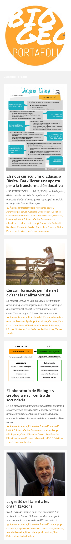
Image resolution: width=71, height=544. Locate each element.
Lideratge (54, 524)
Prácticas (58, 438)
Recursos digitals (24, 321)
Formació (57, 215)
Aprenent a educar (44, 207)
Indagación (23, 438)
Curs (60, 321)
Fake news (54, 325)
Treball (23, 536)
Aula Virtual (41, 321)
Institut (19, 219)
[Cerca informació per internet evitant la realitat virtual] (35, 263)
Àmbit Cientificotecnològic (22, 207)
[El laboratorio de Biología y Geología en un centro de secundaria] (35, 365)
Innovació (11, 219)
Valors (31, 536)
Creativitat (11, 528)
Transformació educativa (37, 231)
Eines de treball (35, 317)
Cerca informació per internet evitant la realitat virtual (32, 292)
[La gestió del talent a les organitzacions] (35, 474)
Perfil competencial (15, 231)
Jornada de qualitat (15, 532)
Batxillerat (11, 227)
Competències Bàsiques (49, 211)
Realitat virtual (47, 329)
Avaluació (32, 211)
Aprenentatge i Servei (16, 211)
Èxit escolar (47, 215)
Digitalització (23, 528)
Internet (21, 329)
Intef (31, 438)
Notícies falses (33, 329)
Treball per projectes (26, 223)
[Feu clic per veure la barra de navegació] (63, 35)
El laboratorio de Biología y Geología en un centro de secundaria (30, 395)
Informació (11, 329)
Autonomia (45, 223)
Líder (27, 532)
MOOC (49, 438)
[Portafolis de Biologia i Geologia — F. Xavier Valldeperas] (36, 35)
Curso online (44, 434)
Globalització (47, 528)
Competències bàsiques (17, 215)
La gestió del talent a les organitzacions (27, 503)
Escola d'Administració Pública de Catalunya (27, 325)
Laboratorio (39, 438)
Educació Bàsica (55, 227)
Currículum (35, 215)
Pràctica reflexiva (32, 219)
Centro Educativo (28, 434)
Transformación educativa (19, 442)
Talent (16, 536)
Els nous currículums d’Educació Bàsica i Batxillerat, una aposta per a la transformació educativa (34, 181)
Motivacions (46, 532)
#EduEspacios (12, 434)
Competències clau (26, 227)
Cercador (52, 321)
